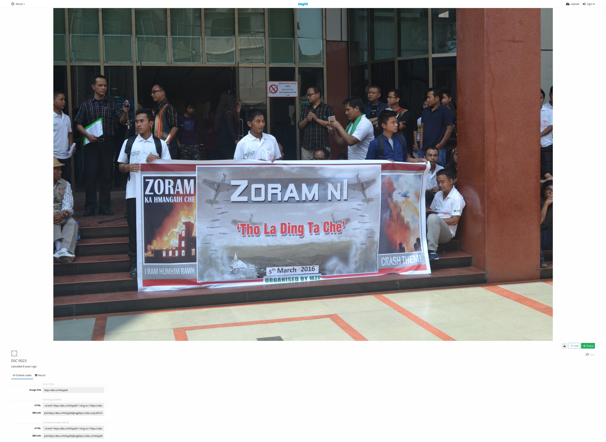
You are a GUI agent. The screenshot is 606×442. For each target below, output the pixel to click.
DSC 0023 (19, 360)
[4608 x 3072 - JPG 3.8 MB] (564, 346)
